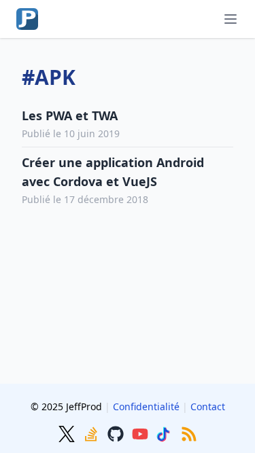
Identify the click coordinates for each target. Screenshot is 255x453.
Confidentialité (146, 406)
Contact (207, 406)
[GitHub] (116, 432)
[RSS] (189, 432)
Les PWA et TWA (70, 115)
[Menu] (230, 19)
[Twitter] (68, 432)
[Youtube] (141, 432)
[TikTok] (165, 432)
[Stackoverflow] (92, 432)
